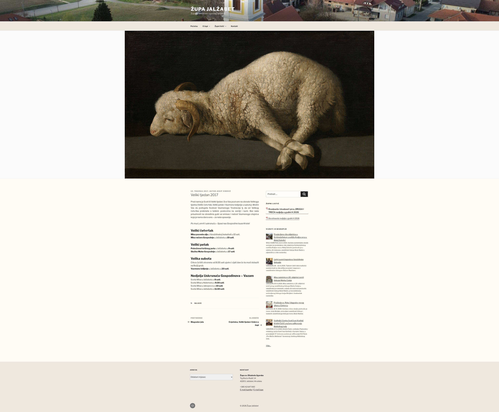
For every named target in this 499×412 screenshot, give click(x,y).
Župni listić (219, 26)
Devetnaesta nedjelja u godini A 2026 (283, 218)
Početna (194, 26)
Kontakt (234, 26)
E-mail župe (258, 389)
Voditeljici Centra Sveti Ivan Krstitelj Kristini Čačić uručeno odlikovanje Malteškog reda (288, 323)
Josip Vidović (224, 191)
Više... (268, 345)
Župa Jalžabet (213, 9)
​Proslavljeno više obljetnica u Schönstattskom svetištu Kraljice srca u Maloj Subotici (290, 237)
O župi (205, 26)
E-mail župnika (246, 389)
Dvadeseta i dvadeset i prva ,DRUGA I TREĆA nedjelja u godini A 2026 (286, 211)
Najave (198, 303)
